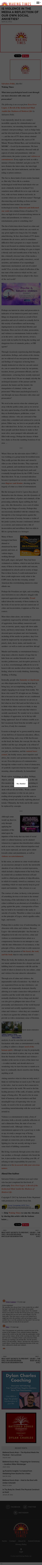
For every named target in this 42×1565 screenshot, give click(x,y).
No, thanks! (21, 784)
